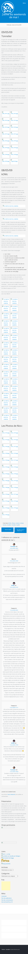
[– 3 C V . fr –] (7, 13)
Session (4, 525)
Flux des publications (6, 898)
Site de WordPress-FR (7, 902)
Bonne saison (7, 529)
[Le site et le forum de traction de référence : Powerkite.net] (5, 861)
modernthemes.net (15, 949)
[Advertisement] (5, 885)
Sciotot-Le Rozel (19, 523)
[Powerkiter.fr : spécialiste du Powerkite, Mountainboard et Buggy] (5, 863)
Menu (24, 3)
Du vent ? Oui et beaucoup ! (20, 530)
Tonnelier (13, 525)
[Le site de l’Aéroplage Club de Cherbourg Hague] (5, 854)
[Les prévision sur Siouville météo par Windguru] (10, 856)
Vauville (18, 525)
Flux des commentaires (7, 900)
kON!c (9, 523)
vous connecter (11, 794)
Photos (13, 523)
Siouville (9, 525)
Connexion (4, 896)
